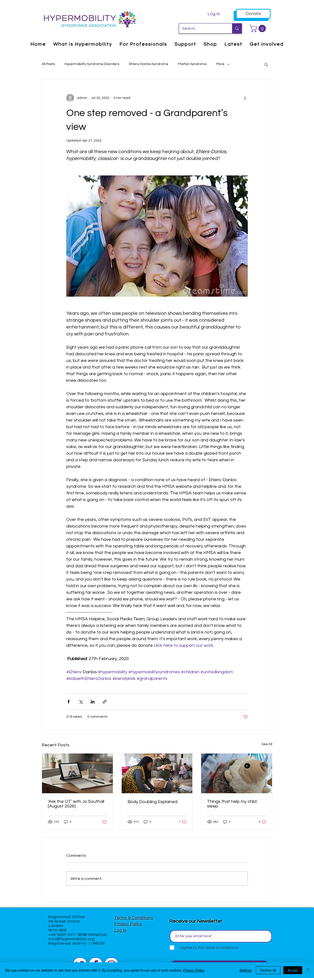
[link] (258, 28)
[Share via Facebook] (68, 701)
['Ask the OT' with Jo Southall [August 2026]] (77, 773)
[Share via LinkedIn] (92, 701)
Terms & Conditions (133, 918)
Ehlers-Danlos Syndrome (148, 64)
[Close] (308, 970)
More (220, 64)
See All (267, 744)
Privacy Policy (128, 924)
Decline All (268, 970)
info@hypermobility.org (71, 939)
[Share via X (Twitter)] (80, 701)
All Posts (48, 64)
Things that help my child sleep (232, 803)
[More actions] (245, 98)
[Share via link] (104, 701)
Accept (293, 970)
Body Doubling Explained (152, 801)
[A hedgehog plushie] (236, 773)
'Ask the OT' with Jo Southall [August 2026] (76, 803)
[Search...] (237, 28)
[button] (266, 64)
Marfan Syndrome (192, 64)
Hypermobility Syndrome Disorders (92, 64)
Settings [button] (245, 970)
